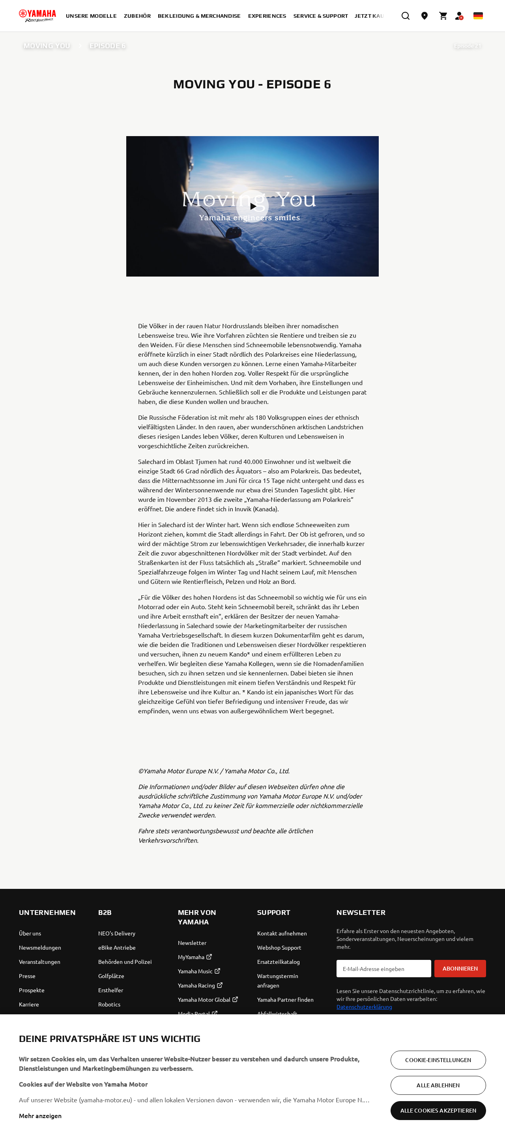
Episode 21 (467, 45)
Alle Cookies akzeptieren (438, 1110)
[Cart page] (443, 16)
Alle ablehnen (438, 1085)
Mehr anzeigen (40, 1115)
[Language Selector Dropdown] (478, 16)
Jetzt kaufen (375, 16)
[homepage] (37, 16)
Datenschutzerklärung (364, 1006)
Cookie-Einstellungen (438, 1060)
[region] (252, 1076)
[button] (252, 206)
